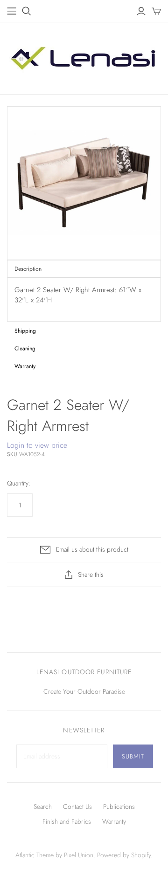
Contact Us (77, 806)
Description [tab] (28, 269)
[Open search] (26, 11)
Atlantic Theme (34, 855)
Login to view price (37, 445)
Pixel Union (78, 855)
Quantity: (18, 483)
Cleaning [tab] (24, 348)
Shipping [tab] (25, 331)
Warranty (114, 821)
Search (43, 806)
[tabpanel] (84, 299)
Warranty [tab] (24, 366)
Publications (119, 806)
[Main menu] (11, 11)
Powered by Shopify (124, 855)
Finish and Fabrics (66, 821)
